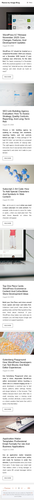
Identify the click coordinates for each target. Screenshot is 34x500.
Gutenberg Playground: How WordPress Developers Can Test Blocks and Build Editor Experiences (17, 363)
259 (28, 488)
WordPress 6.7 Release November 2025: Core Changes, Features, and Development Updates (14, 38)
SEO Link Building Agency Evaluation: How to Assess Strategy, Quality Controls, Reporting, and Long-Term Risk (16, 116)
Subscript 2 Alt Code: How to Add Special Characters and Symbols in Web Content (16, 192)
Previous (6, 488)
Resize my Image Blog (11, 2)
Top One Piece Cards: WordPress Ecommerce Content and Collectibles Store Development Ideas (15, 290)
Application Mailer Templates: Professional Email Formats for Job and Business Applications (16, 442)
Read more (7, 77)
